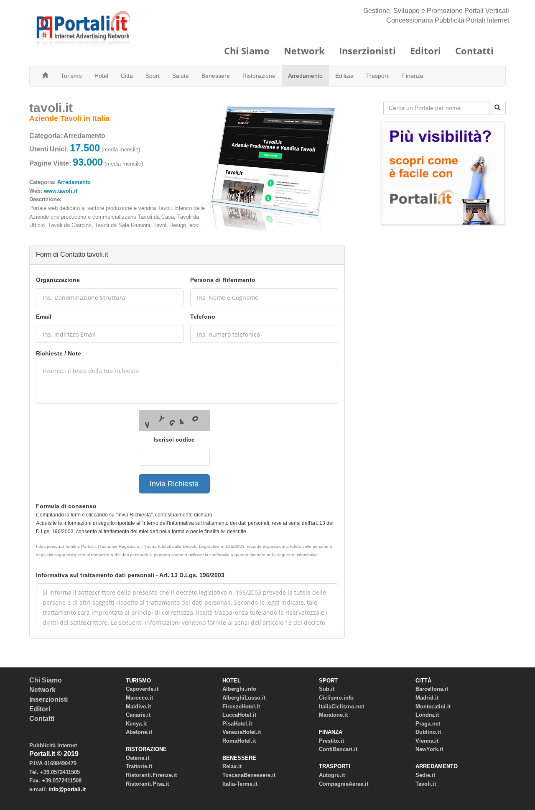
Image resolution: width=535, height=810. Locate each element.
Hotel (101, 75)
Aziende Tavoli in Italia (69, 118)
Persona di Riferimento (222, 279)
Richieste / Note (58, 353)
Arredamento (305, 75)
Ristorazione (258, 75)
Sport (152, 75)
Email (43, 316)
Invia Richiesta (174, 484)
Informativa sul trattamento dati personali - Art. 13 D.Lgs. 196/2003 (130, 575)
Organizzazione (58, 279)
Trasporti (378, 75)
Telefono (202, 316)
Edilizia (344, 75)
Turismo (71, 75)
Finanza (412, 75)
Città (127, 75)
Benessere (215, 75)
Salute (180, 75)
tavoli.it (51, 108)
